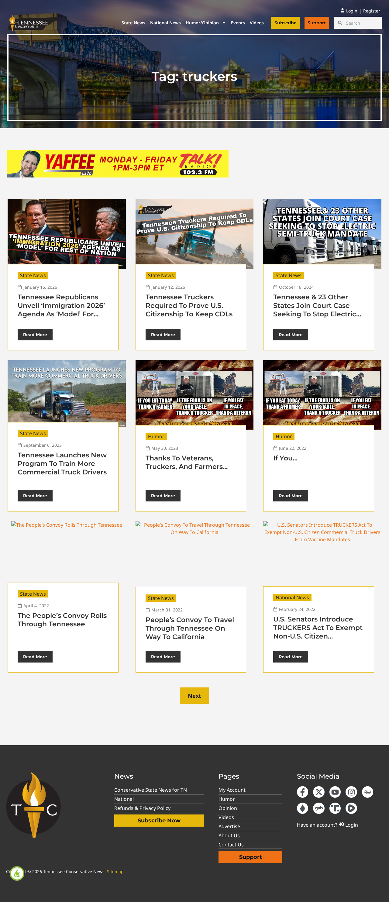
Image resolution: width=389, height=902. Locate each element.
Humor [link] (156, 436)
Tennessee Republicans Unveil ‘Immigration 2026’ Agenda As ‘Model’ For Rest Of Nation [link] (61, 310)
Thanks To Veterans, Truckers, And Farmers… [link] (187, 462)
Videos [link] (257, 23)
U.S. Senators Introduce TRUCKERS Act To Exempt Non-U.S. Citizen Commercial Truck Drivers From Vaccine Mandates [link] (318, 636)
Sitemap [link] (115, 871)
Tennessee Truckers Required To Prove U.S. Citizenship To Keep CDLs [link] (189, 305)
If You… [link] (285, 458)
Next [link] (194, 695)
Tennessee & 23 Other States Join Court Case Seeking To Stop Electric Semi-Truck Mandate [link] (314, 310)
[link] (17, 873)
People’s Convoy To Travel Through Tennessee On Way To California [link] (190, 628)
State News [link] (133, 23)
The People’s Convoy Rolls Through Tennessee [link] (62, 619)
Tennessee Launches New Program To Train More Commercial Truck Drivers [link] (62, 463)
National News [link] (165, 23)
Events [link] (238, 23)
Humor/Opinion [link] (202, 23)
